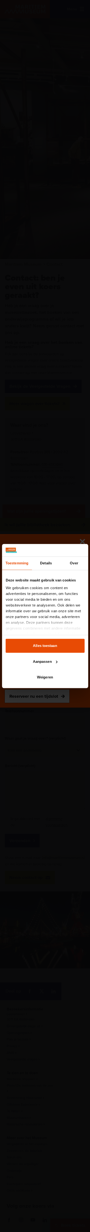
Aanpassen (42, 661)
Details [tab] (46, 563)
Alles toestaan (45, 646)
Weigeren (45, 677)
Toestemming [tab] (17, 563)
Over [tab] (74, 563)
